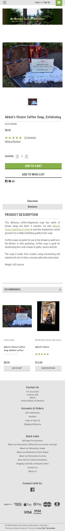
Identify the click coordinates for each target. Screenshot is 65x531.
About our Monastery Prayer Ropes (32, 452)
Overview (32, 201)
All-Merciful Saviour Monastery (48, 340)
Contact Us (32, 467)
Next (60, 289)
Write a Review (12, 141)
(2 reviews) (30, 137)
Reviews (32, 206)
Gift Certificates (32, 413)
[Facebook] (6, 181)
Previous (56, 289)
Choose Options (48, 368)
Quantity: (9, 156)
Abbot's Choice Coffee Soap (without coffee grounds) (14, 350)
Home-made (9, 340)
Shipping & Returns (32, 424)
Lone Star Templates (46, 528)
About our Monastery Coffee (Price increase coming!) (32, 444)
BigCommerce (20, 528)
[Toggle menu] (4, 4)
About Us (32, 471)
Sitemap (43, 525)
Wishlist (32, 416)
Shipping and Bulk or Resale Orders (32, 464)
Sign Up (46, 2)
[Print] (13, 181)
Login (37, 2)
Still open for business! (32, 441)
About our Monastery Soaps (32, 448)
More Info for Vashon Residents (32, 460)
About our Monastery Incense (32, 456)
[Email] (9, 181)
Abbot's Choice (42, 347)
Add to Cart (17, 368)
